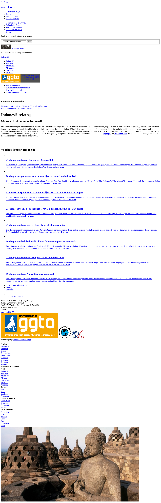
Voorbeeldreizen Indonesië (28, 108)
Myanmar (10, 68)
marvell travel (8, 7)
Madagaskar (6, 355)
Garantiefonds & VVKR (16, 23)
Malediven (10, 66)
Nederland (5, 396)
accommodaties (120, 133)
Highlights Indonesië (14, 90)
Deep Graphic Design (22, 339)
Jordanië (9, 63)
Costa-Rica (5, 401)
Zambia (4, 364)
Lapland (4, 394)
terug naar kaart (18, 48)
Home (8, 32)
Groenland (5, 403)
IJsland (4, 389)
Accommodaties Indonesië (16, 92)
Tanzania (4, 362)
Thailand (9, 72)
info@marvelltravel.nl (14, 296)
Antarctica (5, 412)
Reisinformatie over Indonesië (18, 88)
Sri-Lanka (10, 70)
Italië (3, 392)
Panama (4, 407)
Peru (3, 426)
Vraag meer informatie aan (11, 106)
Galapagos (5, 423)
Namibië (4, 358)
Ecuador (4, 421)
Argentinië (5, 414)
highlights (107, 133)
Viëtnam (4, 385)
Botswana (5, 346)
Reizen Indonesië (13, 85)
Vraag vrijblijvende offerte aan (35, 106)
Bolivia (4, 416)
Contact (9, 14)
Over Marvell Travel (14, 30)
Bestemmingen (12, 16)
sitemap (9, 287)
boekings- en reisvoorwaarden (18, 285)
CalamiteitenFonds (13, 25)
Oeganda (4, 360)
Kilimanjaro (5, 353)
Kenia (3, 351)
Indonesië (5, 57)
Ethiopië (4, 349)
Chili (3, 419)
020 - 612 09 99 (7, 312)
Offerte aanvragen (13, 12)
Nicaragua (5, 405)
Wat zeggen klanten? (14, 27)
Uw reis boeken (12, 18)
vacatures (9, 290)
